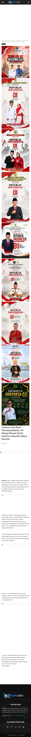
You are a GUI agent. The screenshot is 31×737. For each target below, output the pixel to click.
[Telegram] (19, 447)
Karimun (8, 40)
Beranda (3, 40)
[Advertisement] (15, 21)
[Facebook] (8, 447)
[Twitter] (11, 447)
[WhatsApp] (15, 447)
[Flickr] (15, 726)
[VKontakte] (23, 726)
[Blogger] (7, 726)
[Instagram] (19, 726)
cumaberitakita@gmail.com (17, 715)
